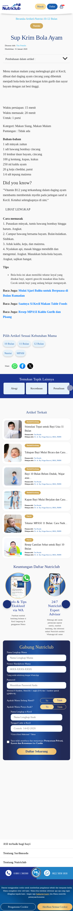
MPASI (22, 373)
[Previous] (7, 637)
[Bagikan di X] (32, 386)
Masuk (38, 6)
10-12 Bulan (52, 18)
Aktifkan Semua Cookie (55, 907)
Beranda (19, 18)
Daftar (51, 6)
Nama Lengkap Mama (19, 688)
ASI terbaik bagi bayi (18, 843)
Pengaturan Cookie (18, 907)
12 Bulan (40, 363)
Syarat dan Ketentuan (31, 780)
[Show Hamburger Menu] (69, 6)
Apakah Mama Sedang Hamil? (23, 737)
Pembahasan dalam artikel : (23, 59)
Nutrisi (40, 18)
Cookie (52, 780)
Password (12, 716)
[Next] (66, 637)
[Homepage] (12, 6)
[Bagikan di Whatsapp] (16, 386)
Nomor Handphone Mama (21, 700)
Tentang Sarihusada (17, 853)
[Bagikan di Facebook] (24, 386)
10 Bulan (9, 363)
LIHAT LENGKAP (18, 220)
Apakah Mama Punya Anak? (22, 743)
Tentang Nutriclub (16, 862)
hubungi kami (36, 894)
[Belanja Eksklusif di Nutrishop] (61, 6)
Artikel (30, 18)
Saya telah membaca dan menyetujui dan (38, 778)
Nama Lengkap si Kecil (23, 748)
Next (70, 408)
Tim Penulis (25, 46)
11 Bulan (25, 363)
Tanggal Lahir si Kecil (23, 759)
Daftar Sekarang (36, 787)
